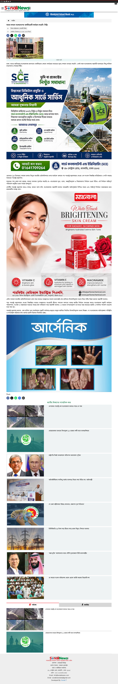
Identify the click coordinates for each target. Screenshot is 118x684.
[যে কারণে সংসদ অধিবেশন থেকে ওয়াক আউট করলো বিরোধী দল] (59, 598)
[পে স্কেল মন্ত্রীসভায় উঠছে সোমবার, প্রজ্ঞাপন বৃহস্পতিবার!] (59, 525)
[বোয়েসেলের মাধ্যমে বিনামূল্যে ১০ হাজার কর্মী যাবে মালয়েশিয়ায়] (59, 451)
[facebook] (1, 1)
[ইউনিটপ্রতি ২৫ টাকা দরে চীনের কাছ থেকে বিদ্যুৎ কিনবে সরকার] (59, 549)
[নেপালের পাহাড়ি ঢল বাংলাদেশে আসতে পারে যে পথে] (59, 427)
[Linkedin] (8, 1)
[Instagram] (6, 1)
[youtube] (5, 1)
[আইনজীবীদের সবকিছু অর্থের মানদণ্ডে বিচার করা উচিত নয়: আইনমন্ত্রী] (59, 500)
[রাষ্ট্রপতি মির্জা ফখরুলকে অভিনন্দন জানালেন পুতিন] (59, 476)
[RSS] (10, 1)
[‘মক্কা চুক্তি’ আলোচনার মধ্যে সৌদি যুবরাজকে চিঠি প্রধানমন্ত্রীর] (59, 574)
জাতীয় (13, 20)
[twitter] (3, 1)
